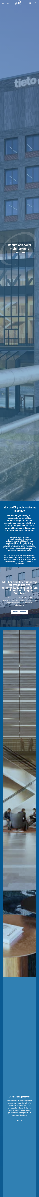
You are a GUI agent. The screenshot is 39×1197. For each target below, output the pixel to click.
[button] (7, 3)
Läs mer (19, 1120)
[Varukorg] (35, 3)
